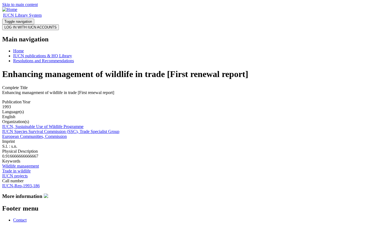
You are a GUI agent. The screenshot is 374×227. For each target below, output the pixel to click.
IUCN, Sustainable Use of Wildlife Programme (43, 126)
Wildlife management (20, 166)
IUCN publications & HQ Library (42, 55)
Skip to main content (20, 4)
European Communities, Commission (34, 136)
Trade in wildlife (16, 171)
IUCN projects (15, 176)
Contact (20, 220)
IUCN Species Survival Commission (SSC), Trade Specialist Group (60, 131)
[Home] (9, 9)
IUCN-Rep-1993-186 (21, 185)
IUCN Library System (22, 15)
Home (18, 51)
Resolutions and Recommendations (43, 60)
